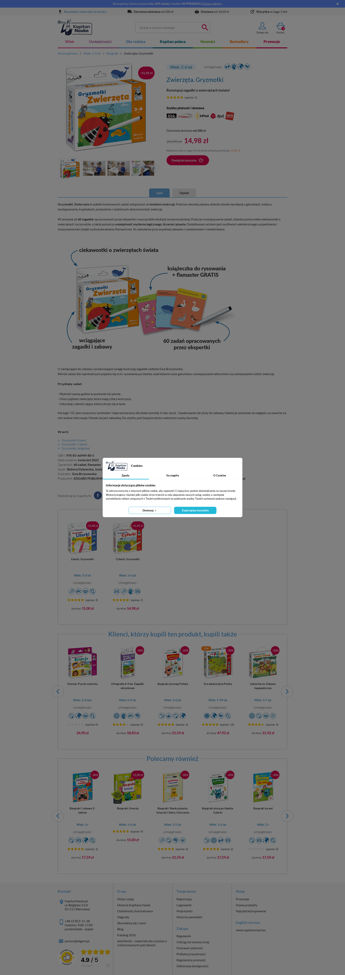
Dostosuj (148, 510)
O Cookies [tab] (219, 475)
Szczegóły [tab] (172, 475)
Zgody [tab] (125, 475)
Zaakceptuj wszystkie (195, 510)
